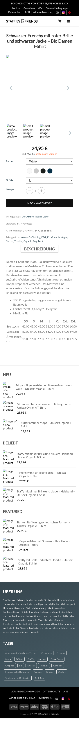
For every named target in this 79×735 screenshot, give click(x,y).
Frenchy (61, 653)
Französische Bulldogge (17, 671)
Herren (42, 659)
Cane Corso (57, 659)
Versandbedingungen (57, 8)
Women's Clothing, (31, 237)
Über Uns (15, 8)
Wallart (62, 671)
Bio (20, 665)
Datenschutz (15, 12)
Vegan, (64, 237)
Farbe (9, 161)
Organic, (28, 241)
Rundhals (57, 665)
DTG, (44, 237)
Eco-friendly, (54, 237)
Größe (9, 180)
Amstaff (31, 665)
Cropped (9, 665)
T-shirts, (19, 241)
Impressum (45, 698)
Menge (10, 189)
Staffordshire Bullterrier (17, 678)
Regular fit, (38, 241)
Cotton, (10, 241)
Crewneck (46, 653)
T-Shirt (19, 659)
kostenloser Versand (46, 153)
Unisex (38, 671)
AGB (27, 12)
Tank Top (39, 678)
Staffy (31, 659)
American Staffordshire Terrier (21, 653)
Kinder (49, 671)
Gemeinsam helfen (33, 8)
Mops (8, 659)
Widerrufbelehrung (43, 12)
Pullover (44, 665)
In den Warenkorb (39, 203)
